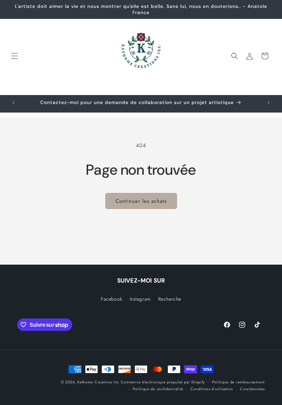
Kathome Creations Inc (98, 382)
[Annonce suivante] (268, 102)
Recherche (169, 299)
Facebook (111, 299)
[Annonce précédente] (13, 102)
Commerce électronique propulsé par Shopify (163, 382)
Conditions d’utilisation (212, 389)
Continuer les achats (141, 201)
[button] (14, 55)
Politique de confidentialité (158, 389)
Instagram (140, 299)
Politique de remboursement (238, 382)
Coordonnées (252, 389)
